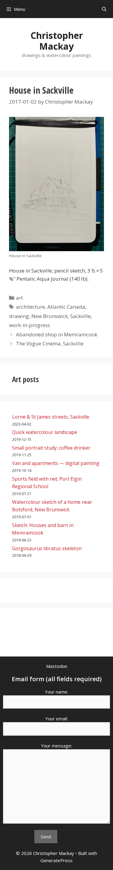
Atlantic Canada (66, 306)
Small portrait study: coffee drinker (51, 447)
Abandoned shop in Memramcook (56, 334)
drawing (19, 316)
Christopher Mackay (56, 40)
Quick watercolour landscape (44, 432)
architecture (30, 306)
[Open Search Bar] (104, 9)
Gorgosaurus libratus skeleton (47, 548)
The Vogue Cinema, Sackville (49, 343)
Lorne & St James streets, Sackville (50, 416)
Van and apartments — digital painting (55, 463)
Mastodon (56, 666)
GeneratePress (56, 860)
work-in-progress (29, 325)
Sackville (80, 316)
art (19, 297)
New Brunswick (49, 316)
